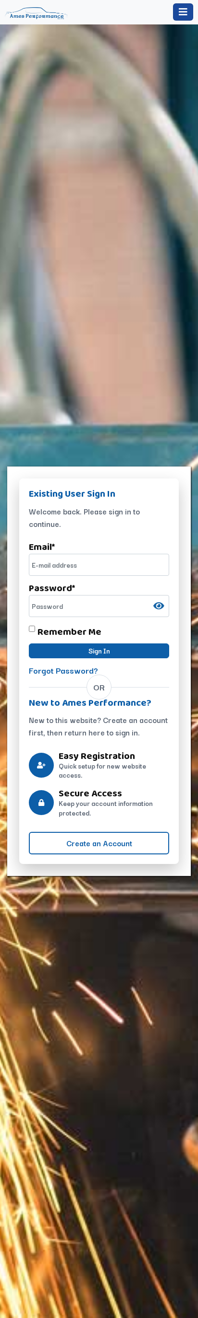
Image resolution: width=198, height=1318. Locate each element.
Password (52, 588)
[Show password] (159, 606)
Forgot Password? (63, 670)
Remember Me (69, 631)
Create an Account (99, 843)
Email (42, 546)
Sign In (99, 650)
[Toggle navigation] (183, 12)
